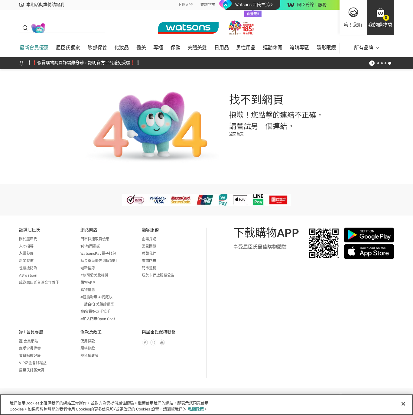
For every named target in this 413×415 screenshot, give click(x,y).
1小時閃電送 (90, 246)
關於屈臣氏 (28, 239)
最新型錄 (87, 268)
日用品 (221, 47)
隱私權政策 (89, 356)
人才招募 (26, 246)
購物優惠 (87, 290)
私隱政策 (196, 409)
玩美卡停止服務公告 (158, 275)
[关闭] (403, 403)
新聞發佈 (26, 261)
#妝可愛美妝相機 (94, 275)
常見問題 (149, 246)
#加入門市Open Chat (97, 319)
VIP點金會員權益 (33, 363)
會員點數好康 (30, 356)
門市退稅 (149, 268)
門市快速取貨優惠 (94, 239)
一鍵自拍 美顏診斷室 (97, 304)
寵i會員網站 (28, 341)
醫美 (141, 47)
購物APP (87, 282)
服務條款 (87, 348)
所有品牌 (363, 47)
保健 (175, 47)
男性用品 (245, 47)
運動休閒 (272, 47)
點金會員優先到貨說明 (98, 261)
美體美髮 (197, 47)
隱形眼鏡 (326, 47)
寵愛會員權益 (30, 348)
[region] (206, 404)
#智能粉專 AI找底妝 (96, 297)
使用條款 (87, 341)
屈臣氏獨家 (68, 47)
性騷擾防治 (28, 268)
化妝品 (121, 47)
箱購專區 (299, 47)
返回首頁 (236, 134)
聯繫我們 (149, 253)
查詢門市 (207, 5)
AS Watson (28, 275)
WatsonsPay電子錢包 (98, 253)
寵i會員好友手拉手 (95, 312)
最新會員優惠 (34, 47)
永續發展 (26, 253)
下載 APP (185, 5)
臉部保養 (97, 47)
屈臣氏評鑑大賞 (31, 370)
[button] (380, 17)
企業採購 (149, 239)
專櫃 (158, 47)
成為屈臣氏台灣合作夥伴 (39, 282)
